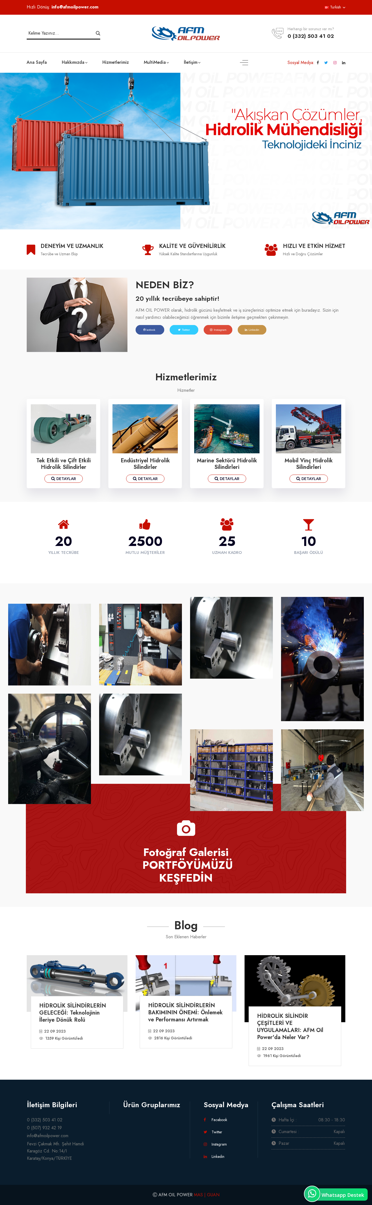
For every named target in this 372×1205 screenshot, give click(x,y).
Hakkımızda (73, 62)
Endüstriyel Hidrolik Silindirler (145, 464)
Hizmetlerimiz (115, 62)
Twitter (186, 329)
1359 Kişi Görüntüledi (64, 1038)
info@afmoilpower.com (74, 7)
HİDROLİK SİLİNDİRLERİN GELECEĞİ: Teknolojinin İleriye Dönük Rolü (72, 1013)
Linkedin (254, 329)
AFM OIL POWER (175, 1195)
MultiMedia (155, 62)
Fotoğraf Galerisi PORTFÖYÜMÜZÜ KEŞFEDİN (186, 864)
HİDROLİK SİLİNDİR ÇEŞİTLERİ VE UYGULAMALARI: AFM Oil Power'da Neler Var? (290, 1026)
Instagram (220, 329)
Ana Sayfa (37, 62)
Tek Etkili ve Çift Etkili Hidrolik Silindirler (63, 464)
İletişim (190, 62)
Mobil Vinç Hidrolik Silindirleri (309, 464)
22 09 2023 (55, 1031)
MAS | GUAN (206, 1195)
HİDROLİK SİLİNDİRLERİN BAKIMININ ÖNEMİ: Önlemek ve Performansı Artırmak (185, 1012)
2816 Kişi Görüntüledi (173, 1038)
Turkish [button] (335, 7)
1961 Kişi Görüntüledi (282, 1055)
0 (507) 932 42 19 (44, 1128)
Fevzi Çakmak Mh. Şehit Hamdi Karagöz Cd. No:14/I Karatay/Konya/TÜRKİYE (55, 1151)
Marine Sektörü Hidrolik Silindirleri (227, 464)
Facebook (219, 1120)
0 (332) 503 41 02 (311, 36)
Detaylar (65, 479)
